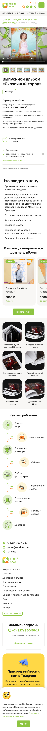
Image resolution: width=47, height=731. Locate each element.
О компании (9, 586)
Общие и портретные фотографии (21, 594)
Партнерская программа (16, 590)
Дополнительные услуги (13, 160)
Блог (5, 599)
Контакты (8, 607)
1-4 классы (20, 13)
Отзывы (7, 573)
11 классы (41, 13)
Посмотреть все (24, 312)
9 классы (30, 13)
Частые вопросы (12, 582)
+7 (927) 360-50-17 (17, 542)
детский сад (8, 13)
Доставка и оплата (13, 577)
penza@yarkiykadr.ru (18, 547)
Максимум (9, 92)
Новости (7, 603)
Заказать (9, 301)
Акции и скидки (11, 569)
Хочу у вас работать (12, 613)
